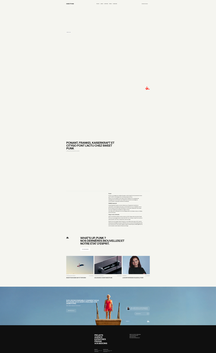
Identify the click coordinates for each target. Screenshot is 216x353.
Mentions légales (133, 336)
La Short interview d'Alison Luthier (133, 277)
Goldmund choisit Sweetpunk (103, 277)
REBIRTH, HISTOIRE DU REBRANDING (135, 334)
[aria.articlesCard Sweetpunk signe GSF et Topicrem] (80, 265)
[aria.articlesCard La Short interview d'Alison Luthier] (136, 265)
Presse (110, 3)
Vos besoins (115, 3)
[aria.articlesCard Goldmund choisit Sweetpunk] (108, 265)
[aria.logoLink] (70, 3)
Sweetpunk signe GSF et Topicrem (76, 277)
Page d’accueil (69, 32)
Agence (102, 3)
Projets (97, 3)
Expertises (106, 3)
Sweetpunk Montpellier (134, 335)
